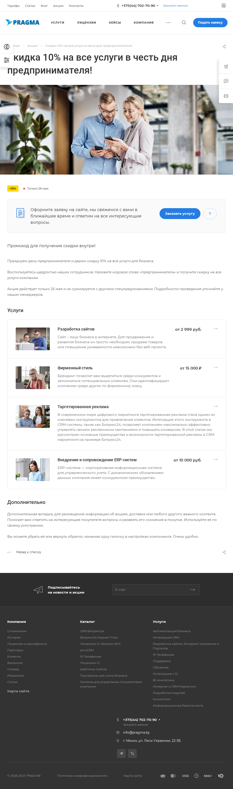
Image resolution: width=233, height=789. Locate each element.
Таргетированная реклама (83, 406)
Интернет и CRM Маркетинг (174, 686)
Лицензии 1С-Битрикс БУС (100, 644)
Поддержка (162, 661)
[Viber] (132, 753)
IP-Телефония (90, 656)
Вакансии (15, 663)
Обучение (161, 667)
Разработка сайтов (76, 329)
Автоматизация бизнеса (172, 631)
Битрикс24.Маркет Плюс (99, 637)
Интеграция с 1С (165, 674)
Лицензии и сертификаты (27, 644)
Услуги (159, 621)
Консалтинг (162, 699)
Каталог (87, 621)
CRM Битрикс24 (92, 631)
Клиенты (14, 656)
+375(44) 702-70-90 (138, 5)
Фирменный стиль (75, 367)
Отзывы (13, 669)
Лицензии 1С (90, 663)
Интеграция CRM (166, 637)
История (13, 637)
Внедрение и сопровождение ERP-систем (97, 459)
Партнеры (15, 650)
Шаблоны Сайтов (93, 669)
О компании (16, 631)
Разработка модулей (169, 693)
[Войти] (224, 5)
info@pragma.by (136, 732)
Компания (16, 621)
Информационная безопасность (178, 705)
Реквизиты (15, 675)
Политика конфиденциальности (82, 775)
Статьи (12, 682)
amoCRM (87, 650)
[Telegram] (121, 753)
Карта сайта (18, 691)
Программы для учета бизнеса (103, 675)
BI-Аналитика (163, 680)
